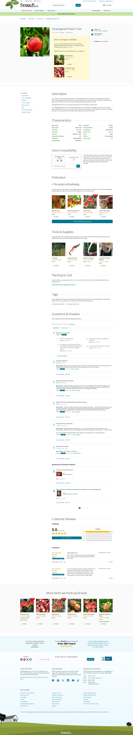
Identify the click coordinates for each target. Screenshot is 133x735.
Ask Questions (69, 32)
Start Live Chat (91, 676)
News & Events (55, 703)
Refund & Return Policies (89, 695)
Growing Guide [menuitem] (96, 10)
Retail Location (87, 697)
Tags (22, 107)
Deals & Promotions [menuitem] (26, 10)
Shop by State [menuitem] (51, 10)
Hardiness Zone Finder (57, 695)
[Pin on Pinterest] (24, 659)
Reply (72, 369)
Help (21, 1)
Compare (69, 64)
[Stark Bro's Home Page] (29, 5)
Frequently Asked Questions (27, 703)
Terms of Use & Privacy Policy (91, 703)
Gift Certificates (24, 706)
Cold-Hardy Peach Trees (58, 304)
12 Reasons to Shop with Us (106, 1)
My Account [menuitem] (107, 10)
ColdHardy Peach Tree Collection (70, 494)
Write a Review (67, 538)
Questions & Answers (26, 110)
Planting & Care (25, 105)
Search (78, 5)
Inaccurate (77, 369)
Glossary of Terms (56, 693)
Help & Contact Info (57, 697)
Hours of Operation (57, 699)
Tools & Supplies (25, 102)
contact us (69, 47)
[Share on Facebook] (21, 659)
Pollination (24, 100)
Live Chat (38, 1)
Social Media (86, 701)
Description (24, 93)
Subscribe (90, 659)
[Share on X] (27, 659)
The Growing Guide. (78, 280)
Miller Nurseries (56, 701)
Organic (54, 706)
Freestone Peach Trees (73, 304)
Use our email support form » (95, 678)
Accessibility (23, 697)
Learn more (72, 324)
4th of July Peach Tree (68, 474)
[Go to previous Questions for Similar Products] (77, 508)
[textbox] (82, 321)
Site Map (85, 699)
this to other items (101, 41)
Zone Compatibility (26, 98)
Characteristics (25, 95)
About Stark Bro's (24, 695)
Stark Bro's (23, 18)
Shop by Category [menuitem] (39, 10)
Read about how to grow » (64, 285)
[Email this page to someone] (30, 659)
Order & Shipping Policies (89, 693)
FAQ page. (108, 671)
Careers (22, 699)
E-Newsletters (23, 701)
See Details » (35, 647)
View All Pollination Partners (82, 221)
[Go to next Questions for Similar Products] (87, 508)
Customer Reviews (26, 112)
